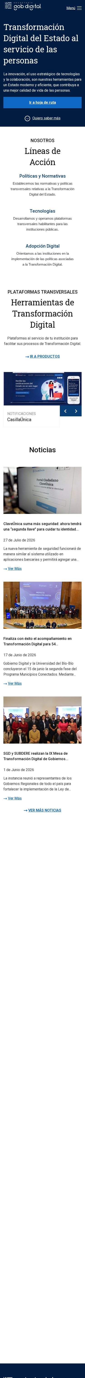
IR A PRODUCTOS (45, 356)
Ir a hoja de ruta (42, 102)
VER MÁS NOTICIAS (44, 810)
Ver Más (15, 569)
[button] (65, 410)
